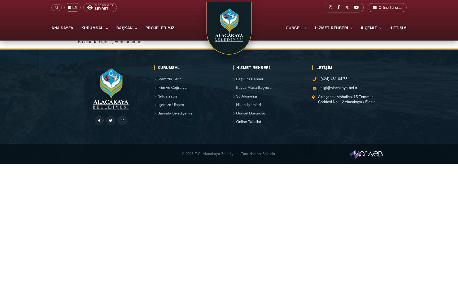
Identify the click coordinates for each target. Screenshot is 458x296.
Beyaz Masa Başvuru (254, 88)
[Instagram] (122, 120)
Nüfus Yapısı (168, 96)
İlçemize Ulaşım (170, 105)
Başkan (125, 28)
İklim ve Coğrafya (172, 88)
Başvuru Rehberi (250, 79)
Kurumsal (93, 28)
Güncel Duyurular (251, 113)
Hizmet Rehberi (332, 28)
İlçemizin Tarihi (169, 79)
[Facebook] (99, 120)
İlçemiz (369, 28)
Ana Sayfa (62, 28)
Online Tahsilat (390, 8)
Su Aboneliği (246, 96)
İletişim (398, 28)
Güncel (294, 28)
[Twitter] (110, 120)
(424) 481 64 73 (333, 79)
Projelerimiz (160, 28)
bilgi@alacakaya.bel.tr (338, 88)
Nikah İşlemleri (248, 105)
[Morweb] (366, 154)
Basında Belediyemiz (174, 113)
